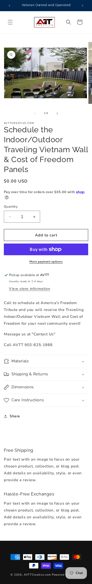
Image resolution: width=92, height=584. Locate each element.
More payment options (46, 262)
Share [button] (15, 416)
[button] (10, 22)
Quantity (11, 206)
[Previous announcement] (9, 5)
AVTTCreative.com (37, 575)
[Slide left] (34, 113)
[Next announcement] (82, 5)
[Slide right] (57, 113)
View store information (29, 288)
